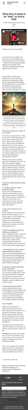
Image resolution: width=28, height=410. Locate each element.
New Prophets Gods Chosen (17, 408)
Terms (16, 406)
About (20, 377)
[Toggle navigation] (24, 3)
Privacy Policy (9, 406)
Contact (20, 379)
